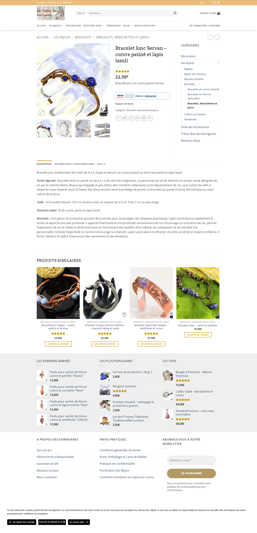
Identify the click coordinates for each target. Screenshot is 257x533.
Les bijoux (55, 25)
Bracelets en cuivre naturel (203, 89)
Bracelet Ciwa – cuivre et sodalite (198, 325)
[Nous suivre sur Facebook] (212, 2)
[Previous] (43, 80)
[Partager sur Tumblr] (150, 118)
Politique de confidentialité (117, 464)
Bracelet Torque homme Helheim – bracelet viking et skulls (104, 327)
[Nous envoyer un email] (218, 2)
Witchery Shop (92, 25)
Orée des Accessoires (195, 127)
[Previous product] (217, 37)
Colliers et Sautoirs (195, 114)
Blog (202, 2)
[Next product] (210, 37)
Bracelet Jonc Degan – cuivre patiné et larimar (58, 327)
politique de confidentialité (181, 486)
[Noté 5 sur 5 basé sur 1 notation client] (142, 71)
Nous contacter (144, 25)
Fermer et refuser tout (51, 522)
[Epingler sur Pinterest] (144, 118)
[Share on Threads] (131, 118)
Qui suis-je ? (44, 450)
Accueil (41, 25)
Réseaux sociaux (47, 470)
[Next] (104, 80)
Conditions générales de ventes (120, 450)
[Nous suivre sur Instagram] (215, 2)
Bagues (188, 69)
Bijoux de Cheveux (195, 74)
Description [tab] (44, 164)
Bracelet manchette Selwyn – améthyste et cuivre (151, 327)
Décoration (73, 25)
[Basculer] (218, 63)
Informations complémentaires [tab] (74, 164)
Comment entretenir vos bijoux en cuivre (127, 477)
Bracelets (83, 37)
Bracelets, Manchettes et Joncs (122, 37)
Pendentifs (190, 119)
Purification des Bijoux (114, 470)
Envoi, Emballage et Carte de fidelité (123, 457)
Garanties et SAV (48, 464)
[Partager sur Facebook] (119, 118)
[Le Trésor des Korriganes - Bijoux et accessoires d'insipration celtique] (51, 13)
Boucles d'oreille (194, 79)
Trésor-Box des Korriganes (198, 134)
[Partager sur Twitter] (125, 118)
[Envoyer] (175, 13)
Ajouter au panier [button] (58, 344)
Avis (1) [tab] (101, 164)
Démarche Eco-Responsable (55, 457)
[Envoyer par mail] (137, 118)
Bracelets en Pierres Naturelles (199, 96)
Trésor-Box (114, 25)
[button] (210, 13)
